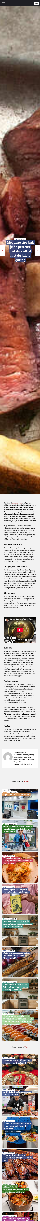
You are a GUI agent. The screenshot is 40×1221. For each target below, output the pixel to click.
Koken (26, 781)
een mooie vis (17, 503)
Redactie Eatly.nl (19, 752)
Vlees (26, 1047)
